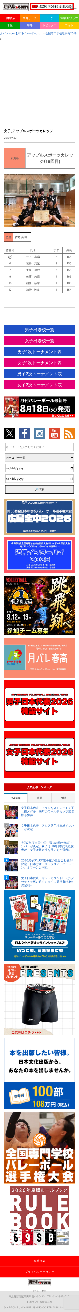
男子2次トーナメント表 (39, 373)
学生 (10, 25)
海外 (29, 25)
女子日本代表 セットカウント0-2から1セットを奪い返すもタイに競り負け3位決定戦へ (48, 881)
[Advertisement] (39, 83)
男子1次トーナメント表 (39, 351)
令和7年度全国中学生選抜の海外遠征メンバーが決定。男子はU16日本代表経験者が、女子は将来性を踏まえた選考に (47, 846)
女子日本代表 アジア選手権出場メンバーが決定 (47, 827)
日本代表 (9, 18)
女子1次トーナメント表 (39, 362)
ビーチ (49, 18)
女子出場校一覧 (39, 340)
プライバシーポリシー (39, 1271)
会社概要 (40, 1261)
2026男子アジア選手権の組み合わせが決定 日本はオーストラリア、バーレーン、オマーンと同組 (47, 864)
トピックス (49, 25)
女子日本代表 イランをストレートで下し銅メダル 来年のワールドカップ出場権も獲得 (47, 811)
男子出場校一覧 (39, 329)
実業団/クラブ (69, 18)
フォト (69, 25)
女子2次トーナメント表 (39, 384)
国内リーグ (29, 18)
